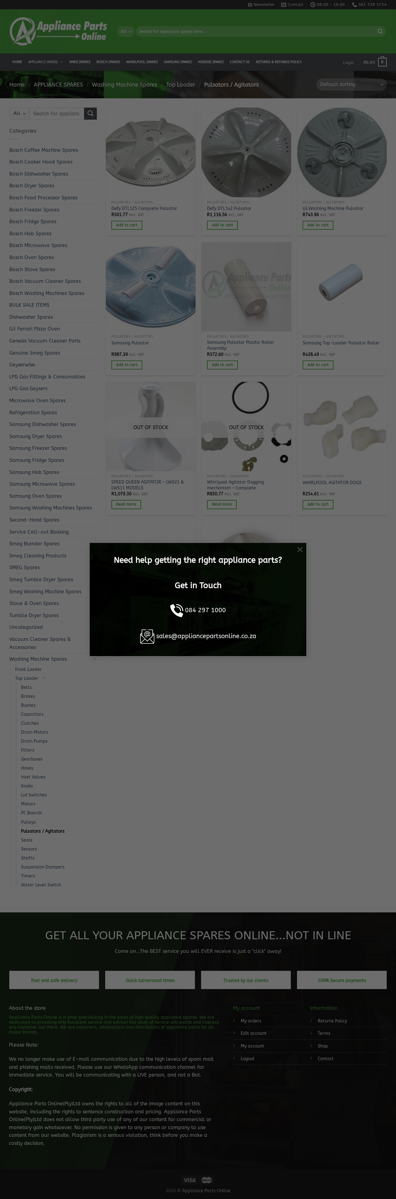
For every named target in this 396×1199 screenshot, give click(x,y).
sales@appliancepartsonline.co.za (206, 636)
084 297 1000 (205, 610)
